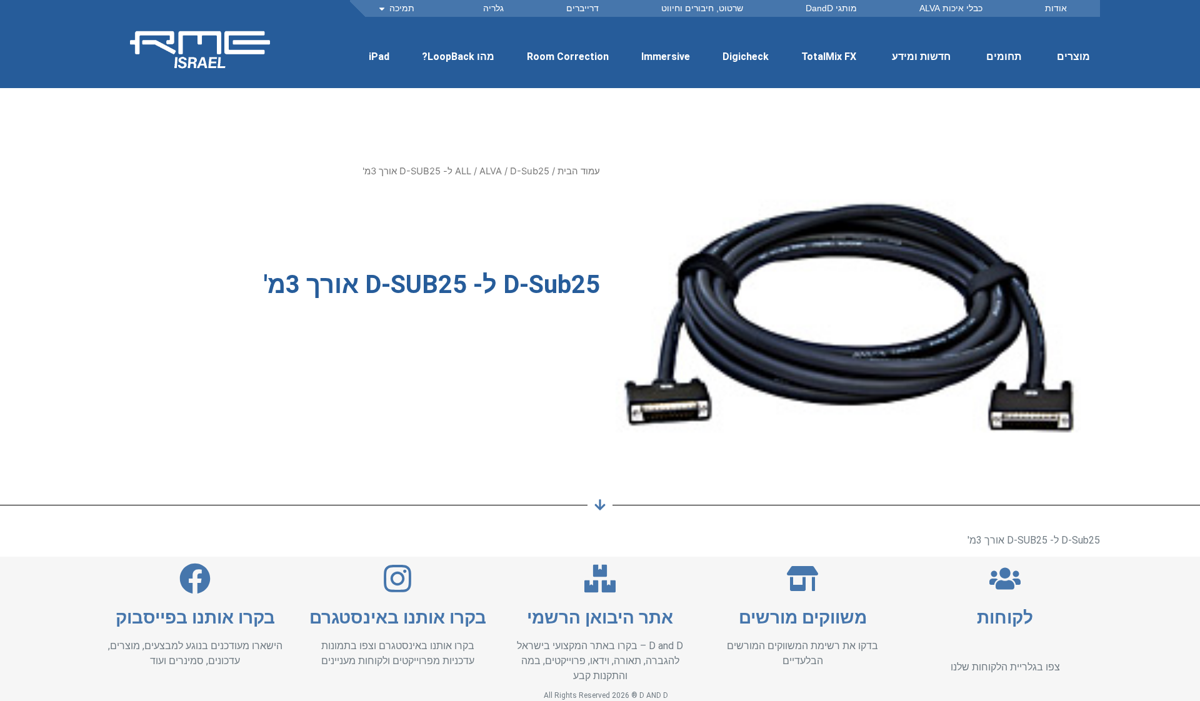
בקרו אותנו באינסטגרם (397, 617)
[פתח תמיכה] (382, 8)
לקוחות (1005, 617)
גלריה (493, 8)
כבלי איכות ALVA (950, 8)
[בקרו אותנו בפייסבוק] (195, 578)
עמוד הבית (579, 171)
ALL (463, 171)
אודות (1056, 8)
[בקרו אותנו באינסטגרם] (397, 578)
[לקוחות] (1005, 578)
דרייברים (582, 8)
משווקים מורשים (803, 617)
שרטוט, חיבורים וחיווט (702, 8)
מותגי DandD (831, 8)
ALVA (490, 171)
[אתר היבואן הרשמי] (600, 578)
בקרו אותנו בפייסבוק (195, 617)
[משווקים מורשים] (802, 578)
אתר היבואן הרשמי (600, 617)
